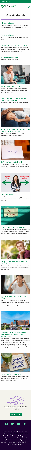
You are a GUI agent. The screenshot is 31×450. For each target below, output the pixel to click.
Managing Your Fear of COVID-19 (12, 86)
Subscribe (15, 414)
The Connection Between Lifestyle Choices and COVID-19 (13, 99)
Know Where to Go (7, 195)
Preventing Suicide (7, 35)
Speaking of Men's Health (10, 57)
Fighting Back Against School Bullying (14, 45)
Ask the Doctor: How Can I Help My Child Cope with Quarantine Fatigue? (15, 130)
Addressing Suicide (7, 23)
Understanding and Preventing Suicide (14, 227)
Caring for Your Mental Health (11, 162)
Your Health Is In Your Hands (11, 374)
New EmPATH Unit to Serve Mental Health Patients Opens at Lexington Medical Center (13, 334)
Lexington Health (6, 1)
